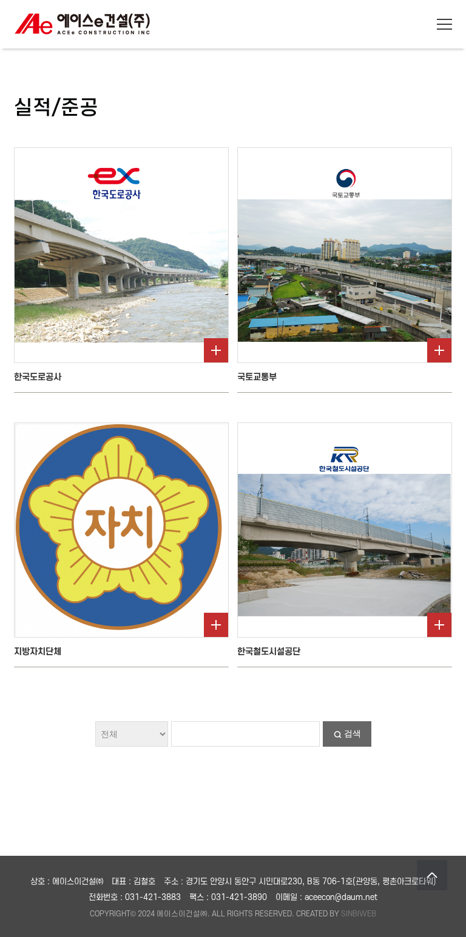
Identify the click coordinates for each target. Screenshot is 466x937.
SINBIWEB (358, 914)
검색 (352, 733)
